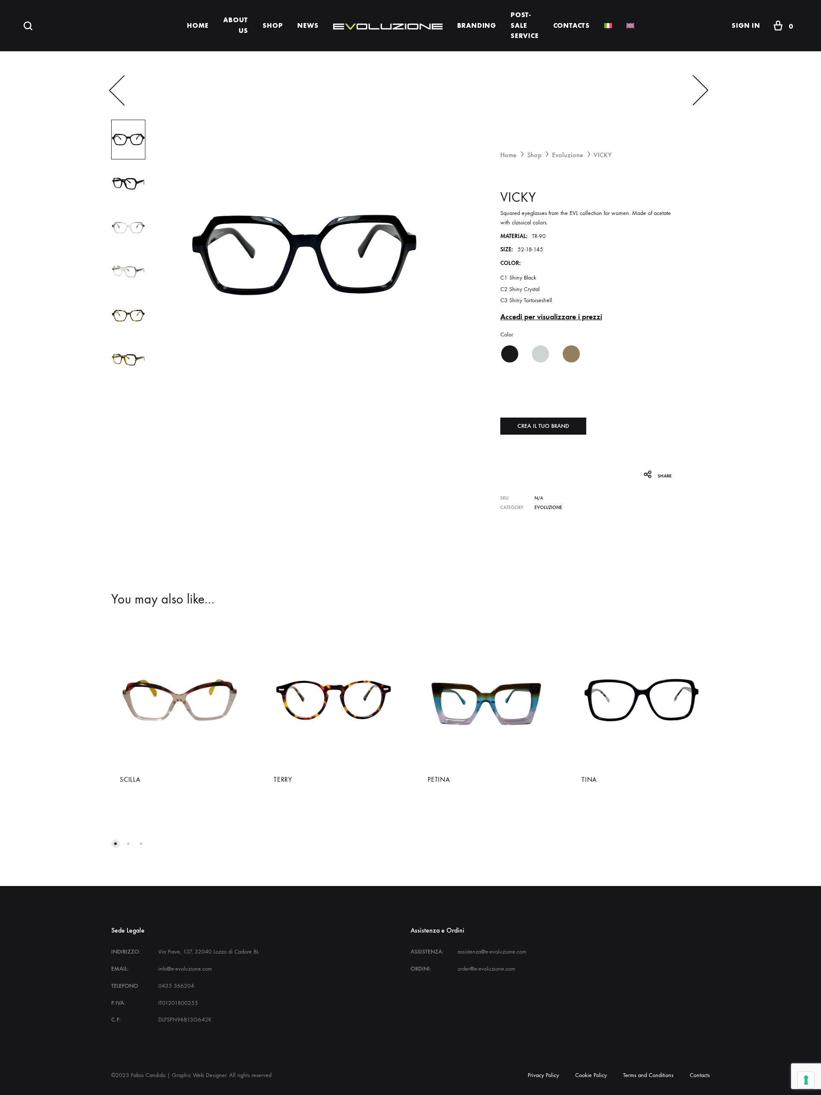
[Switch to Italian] (608, 25)
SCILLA (130, 779)
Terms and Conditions (648, 1075)
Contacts (700, 1075)
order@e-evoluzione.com (486, 968)
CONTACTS (571, 25)
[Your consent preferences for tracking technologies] (806, 1080)
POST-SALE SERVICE (525, 25)
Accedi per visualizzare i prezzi (551, 316)
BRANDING (476, 25)
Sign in (746, 25)
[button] (509, 353)
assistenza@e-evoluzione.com (492, 951)
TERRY (283, 779)
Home (508, 155)
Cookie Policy (591, 1075)
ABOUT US (235, 25)
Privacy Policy (543, 1075)
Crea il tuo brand (543, 426)
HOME (198, 25)
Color (506, 334)
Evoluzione (567, 155)
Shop (534, 155)
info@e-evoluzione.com (185, 968)
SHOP (273, 25)
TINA (589, 779)
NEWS (307, 25)
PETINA (439, 779)
